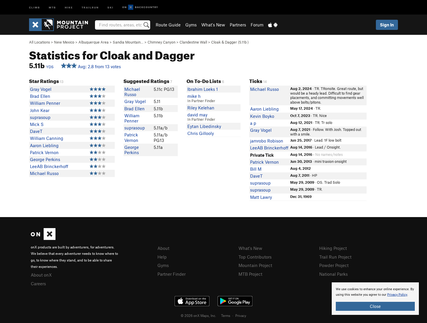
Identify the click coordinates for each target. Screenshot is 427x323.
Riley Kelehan (200, 107)
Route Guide (168, 24)
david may (197, 114)
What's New (213, 24)
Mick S (37, 124)
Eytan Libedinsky (204, 126)
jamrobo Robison (266, 140)
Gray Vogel (40, 89)
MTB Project (250, 274)
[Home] (61, 24)
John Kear (39, 110)
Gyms (191, 24)
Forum (257, 24)
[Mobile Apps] (272, 24)
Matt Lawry (261, 197)
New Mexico (64, 42)
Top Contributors (255, 256)
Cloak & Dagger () (230, 42)
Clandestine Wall (193, 42)
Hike (69, 7)
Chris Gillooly (200, 133)
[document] (375, 298)
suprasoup (40, 117)
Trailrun (90, 7)
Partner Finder (171, 274)
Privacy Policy (397, 295)
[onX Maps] (43, 238)
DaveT (36, 131)
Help (162, 256)
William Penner (45, 103)
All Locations (39, 42)
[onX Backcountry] (140, 7)
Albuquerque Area (93, 42)
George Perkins (45, 159)
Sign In (387, 24)
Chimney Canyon (161, 42)
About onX (41, 274)
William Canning (46, 138)
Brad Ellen (40, 96)
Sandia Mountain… (128, 42)
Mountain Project (255, 265)
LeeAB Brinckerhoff (49, 166)
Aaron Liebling (44, 145)
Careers (38, 283)
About (163, 248)
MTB (52, 7)
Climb (34, 7)
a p (253, 123)
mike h (194, 96)
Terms (225, 315)
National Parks (333, 274)
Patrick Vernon (44, 152)
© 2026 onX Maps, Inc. (198, 315)
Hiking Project (333, 248)
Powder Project (334, 265)
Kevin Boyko (262, 116)
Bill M (255, 169)
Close (375, 306)
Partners (238, 24)
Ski (110, 7)
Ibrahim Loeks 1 (202, 89)
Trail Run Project (335, 256)
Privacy (240, 315)
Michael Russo (44, 173)
